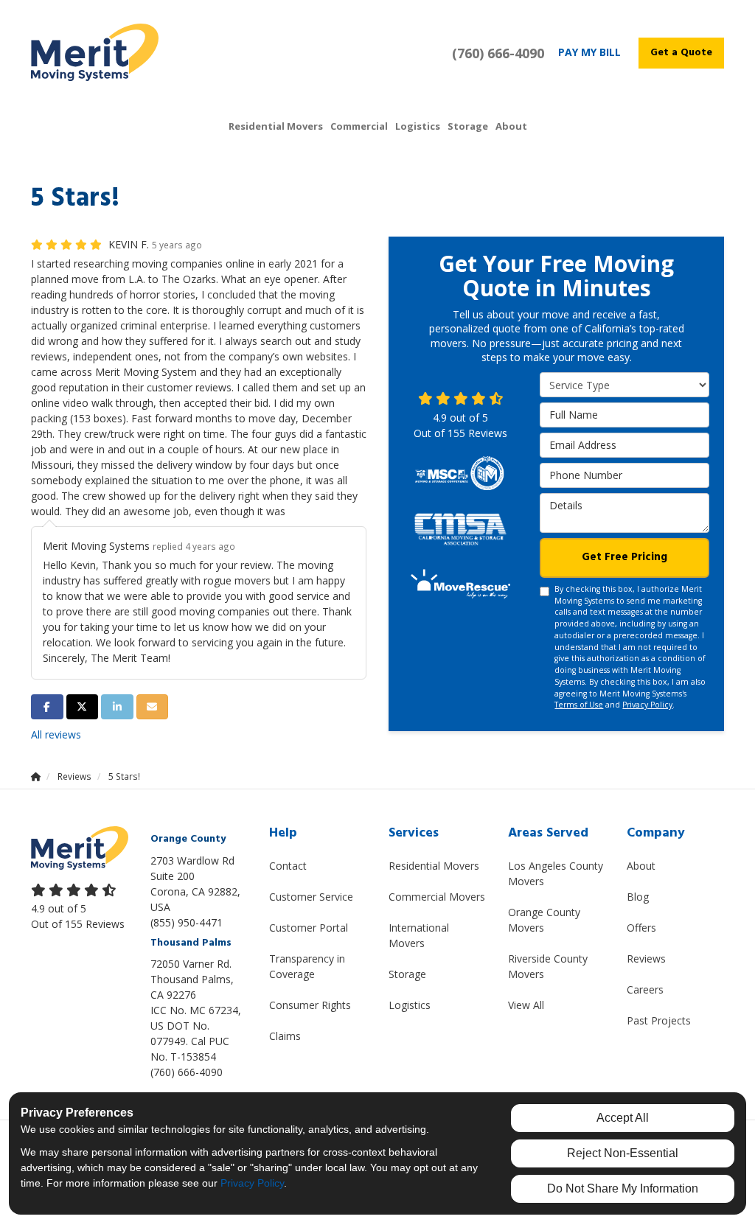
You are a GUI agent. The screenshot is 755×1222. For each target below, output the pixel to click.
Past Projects (659, 1020)
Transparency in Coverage (307, 966)
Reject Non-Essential (622, 1153)
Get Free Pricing (624, 557)
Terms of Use (578, 704)
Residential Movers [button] (276, 126)
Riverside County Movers (548, 966)
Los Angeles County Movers (555, 873)
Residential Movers (434, 866)
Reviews (646, 959)
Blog (638, 897)
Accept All (622, 1117)
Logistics (410, 1005)
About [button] (511, 126)
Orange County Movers (544, 920)
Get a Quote (681, 52)
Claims (285, 1036)
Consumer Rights (310, 1005)
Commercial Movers (437, 897)
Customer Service (311, 897)
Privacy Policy (647, 704)
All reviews (56, 734)
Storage (407, 974)
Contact (288, 866)
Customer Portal (308, 928)
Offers (641, 928)
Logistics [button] (417, 126)
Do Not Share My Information (622, 1188)
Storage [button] (468, 126)
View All (526, 1005)
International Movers (419, 935)
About (641, 866)
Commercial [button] (359, 126)
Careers (645, 989)
